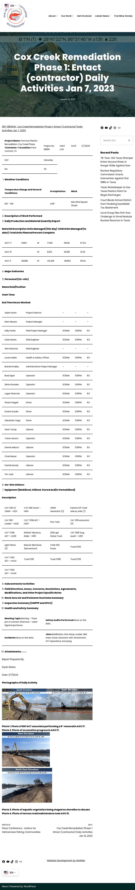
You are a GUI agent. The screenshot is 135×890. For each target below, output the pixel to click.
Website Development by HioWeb (66, 860)
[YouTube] (106, 128)
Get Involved (84, 16)
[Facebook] (102, 128)
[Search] (129, 140)
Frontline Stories (123, 16)
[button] (56, 16)
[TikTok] (110, 128)
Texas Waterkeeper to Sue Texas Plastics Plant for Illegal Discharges (115, 191)
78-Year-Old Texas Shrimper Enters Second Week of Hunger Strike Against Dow (116, 161)
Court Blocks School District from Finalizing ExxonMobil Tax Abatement (115, 204)
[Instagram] (114, 128)
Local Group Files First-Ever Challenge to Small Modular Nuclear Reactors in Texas (116, 216)
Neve (5, 886)
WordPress (30, 886)
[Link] (119, 128)
